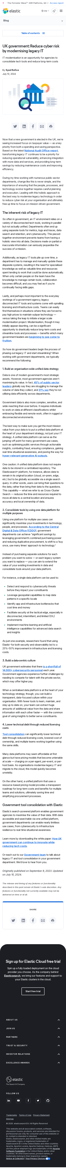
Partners (12, 1037)
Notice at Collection (15, 1158)
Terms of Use (25, 1115)
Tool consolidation (13, 734)
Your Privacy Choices (35, 1158)
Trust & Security (16, 1045)
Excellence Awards (18, 1063)
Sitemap (10, 1119)
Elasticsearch (12, 975)
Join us (10, 1028)
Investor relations (18, 1054)
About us (12, 1020)
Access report (57, 3)
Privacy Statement (41, 1115)
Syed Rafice (12, 70)
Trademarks (11, 1115)
